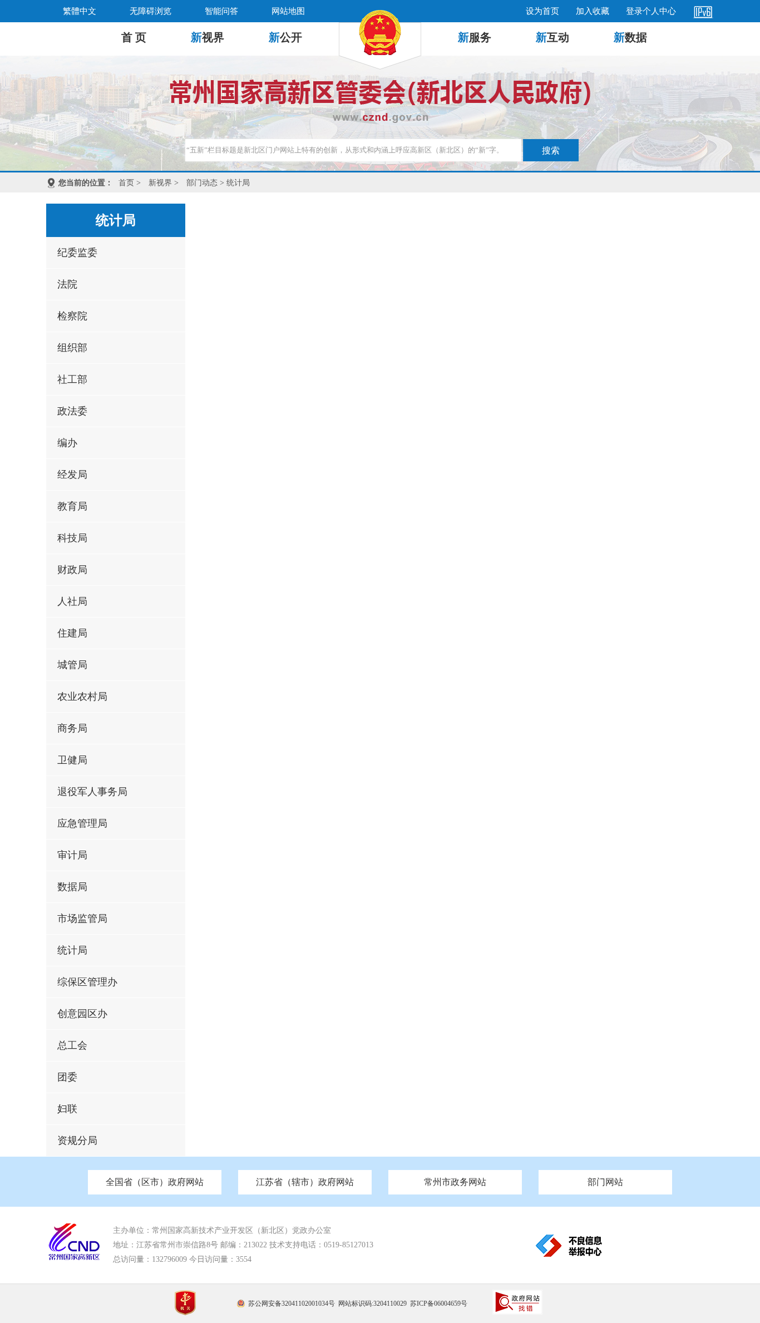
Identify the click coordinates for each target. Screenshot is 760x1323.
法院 (67, 284)
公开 (285, 37)
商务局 (72, 728)
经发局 (72, 474)
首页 (126, 183)
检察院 (72, 316)
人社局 (72, 601)
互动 (552, 37)
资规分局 (77, 1140)
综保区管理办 (87, 982)
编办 (67, 442)
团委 (67, 1077)
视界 (207, 37)
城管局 (72, 664)
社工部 (72, 379)
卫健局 (72, 760)
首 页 (133, 37)
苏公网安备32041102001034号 (291, 1303)
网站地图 (288, 11)
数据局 (72, 886)
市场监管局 (82, 918)
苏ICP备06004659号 (438, 1303)
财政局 (72, 569)
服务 (474, 37)
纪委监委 (77, 252)
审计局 (72, 855)
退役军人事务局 (92, 791)
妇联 (67, 1108)
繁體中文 (79, 11)
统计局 (72, 950)
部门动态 (202, 183)
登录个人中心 (651, 11)
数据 (630, 37)
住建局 (72, 633)
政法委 (72, 411)
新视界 (160, 183)
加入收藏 (592, 11)
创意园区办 (82, 1013)
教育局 (72, 506)
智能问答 (221, 11)
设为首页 (542, 11)
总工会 (72, 1045)
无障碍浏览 (150, 11)
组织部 (72, 347)
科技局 (72, 538)
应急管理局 (82, 823)
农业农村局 (82, 696)
